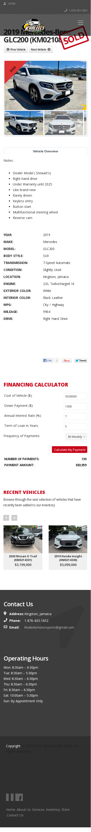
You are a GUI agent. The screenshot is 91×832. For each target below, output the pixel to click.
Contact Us (15, 815)
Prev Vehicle (18, 49)
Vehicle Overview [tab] (45, 151)
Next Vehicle (38, 49)
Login (11, 3)
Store (65, 809)
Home (10, 809)
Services (38, 809)
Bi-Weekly (75, 437)
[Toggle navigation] (80, 22)
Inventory (53, 809)
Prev (6, 518)
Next (14, 518)
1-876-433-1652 (77, 10)
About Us (24, 809)
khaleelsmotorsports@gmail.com (49, 627)
